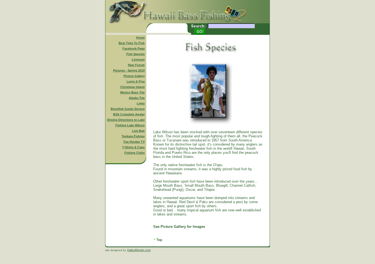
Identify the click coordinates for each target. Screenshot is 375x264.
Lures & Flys (136, 81)
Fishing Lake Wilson (130, 125)
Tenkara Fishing (133, 136)
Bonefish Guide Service (128, 108)
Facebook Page (133, 48)
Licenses (138, 59)
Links (141, 103)
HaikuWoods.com (139, 250)
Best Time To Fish (132, 43)
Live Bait (138, 130)
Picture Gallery (134, 76)
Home (140, 37)
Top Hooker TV (134, 141)
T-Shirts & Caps (133, 147)
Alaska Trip (137, 98)
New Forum (136, 65)
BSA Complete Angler (129, 114)
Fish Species (135, 54)
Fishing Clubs (134, 152)
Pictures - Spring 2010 (129, 70)
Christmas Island (132, 87)
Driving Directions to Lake (126, 119)
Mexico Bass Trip (132, 92)
